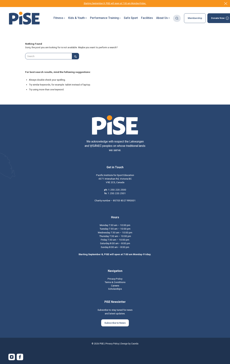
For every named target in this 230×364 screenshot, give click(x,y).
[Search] (177, 18)
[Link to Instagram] (11, 357)
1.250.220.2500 (117, 189)
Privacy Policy (112, 343)
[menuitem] (59, 18)
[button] (59, 18)
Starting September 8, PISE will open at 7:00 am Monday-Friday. (115, 3)
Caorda (134, 343)
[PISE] (24, 18)
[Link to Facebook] (20, 357)
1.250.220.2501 (117, 193)
